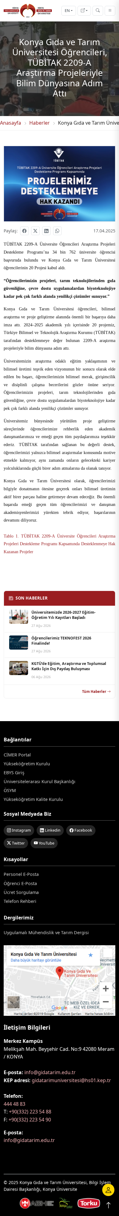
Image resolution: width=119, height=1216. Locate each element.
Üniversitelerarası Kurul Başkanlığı (39, 781)
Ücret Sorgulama (21, 892)
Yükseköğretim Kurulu (27, 764)
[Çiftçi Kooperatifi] (89, 1202)
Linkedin (52, 830)
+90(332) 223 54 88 (30, 1111)
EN (67, 10)
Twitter (18, 843)
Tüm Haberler (94, 691)
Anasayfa (10, 122)
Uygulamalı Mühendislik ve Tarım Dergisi (46, 932)
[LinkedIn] (46, 231)
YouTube (46, 843)
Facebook (83, 830)
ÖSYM (10, 790)
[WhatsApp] (57, 231)
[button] (108, 1190)
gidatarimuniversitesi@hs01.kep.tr (71, 1080)
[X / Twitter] (35, 231)
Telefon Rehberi (20, 901)
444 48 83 (14, 1104)
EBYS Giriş (14, 772)
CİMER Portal (17, 755)
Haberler (39, 122)
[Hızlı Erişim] (84, 11)
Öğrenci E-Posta (20, 883)
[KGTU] (28, 10)
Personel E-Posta (21, 874)
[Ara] (97, 11)
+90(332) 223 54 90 (30, 1119)
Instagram (21, 830)
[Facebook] (24, 231)
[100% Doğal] (66, 1202)
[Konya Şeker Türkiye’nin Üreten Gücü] (37, 1202)
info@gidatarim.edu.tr (50, 1072)
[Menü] (110, 11)
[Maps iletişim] (59, 982)
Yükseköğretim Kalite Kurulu (33, 799)
